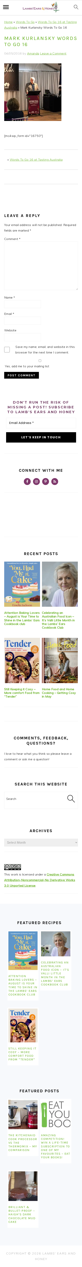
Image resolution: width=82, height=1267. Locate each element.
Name (9, 297)
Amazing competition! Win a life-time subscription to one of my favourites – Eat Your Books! (55, 1146)
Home (8, 22)
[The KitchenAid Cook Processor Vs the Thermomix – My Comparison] (23, 1114)
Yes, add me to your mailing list (26, 366)
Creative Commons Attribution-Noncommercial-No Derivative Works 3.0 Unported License (39, 879)
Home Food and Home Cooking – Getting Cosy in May (59, 692)
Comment (12, 239)
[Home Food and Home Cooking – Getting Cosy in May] (60, 660)
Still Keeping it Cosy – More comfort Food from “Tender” (22, 692)
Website (10, 330)
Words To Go (25, 22)
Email (9, 314)
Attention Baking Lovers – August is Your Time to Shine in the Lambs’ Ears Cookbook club (22, 618)
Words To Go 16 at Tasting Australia (36, 159)
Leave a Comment (53, 53)
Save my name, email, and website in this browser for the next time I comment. (45, 349)
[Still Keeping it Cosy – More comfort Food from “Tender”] (22, 660)
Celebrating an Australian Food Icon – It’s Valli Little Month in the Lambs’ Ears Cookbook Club (58, 620)
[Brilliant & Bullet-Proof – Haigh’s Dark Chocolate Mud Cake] (23, 1186)
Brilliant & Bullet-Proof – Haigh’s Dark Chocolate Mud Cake (22, 1214)
